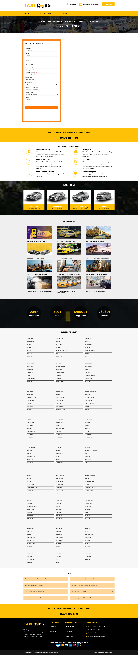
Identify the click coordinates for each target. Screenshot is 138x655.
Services (50, 13)
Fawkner (87, 413)
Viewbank (30, 562)
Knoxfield (88, 459)
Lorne (29, 469)
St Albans (59, 540)
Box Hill (58, 363)
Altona (58, 341)
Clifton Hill (59, 385)
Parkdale (29, 503)
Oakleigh (58, 497)
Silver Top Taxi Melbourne (37, 241)
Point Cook (30, 509)
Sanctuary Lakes (32, 525)
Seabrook (88, 528)
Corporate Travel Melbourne (68, 275)
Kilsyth (58, 456)
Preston (29, 512)
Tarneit (87, 547)
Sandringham (89, 525)
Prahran (87, 509)
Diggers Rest (60, 397)
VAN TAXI (52, 634)
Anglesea (87, 341)
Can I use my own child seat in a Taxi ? (82, 598)
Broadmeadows (60, 366)
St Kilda (87, 540)
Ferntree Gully (31, 416)
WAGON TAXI (53, 631)
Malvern (29, 475)
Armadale (59, 344)
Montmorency (89, 481)
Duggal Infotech (107, 652)
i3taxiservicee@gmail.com (91, 4)
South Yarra (31, 537)
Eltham (87, 406)
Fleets (57, 13)
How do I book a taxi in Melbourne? (34, 585)
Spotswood (88, 537)
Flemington (30, 419)
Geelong (87, 422)
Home (27, 13)
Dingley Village (89, 397)
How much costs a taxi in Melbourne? (35, 579)
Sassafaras (30, 528)
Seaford (29, 531)
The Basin (30, 553)
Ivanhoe (58, 447)
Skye (86, 531)
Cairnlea (87, 369)
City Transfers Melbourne (37, 275)
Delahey (58, 394)
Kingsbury (30, 459)
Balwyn (87, 354)
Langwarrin (59, 463)
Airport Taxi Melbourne (95, 291)
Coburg (87, 385)
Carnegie (58, 375)
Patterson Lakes (32, 506)
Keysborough (31, 456)
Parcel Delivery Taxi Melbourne (39, 291)
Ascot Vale (88, 344)
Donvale (29, 403)
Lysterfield (59, 472)
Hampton (30, 435)
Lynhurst (30, 472)
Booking (42, 13)
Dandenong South (90, 391)
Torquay (58, 556)
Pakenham (59, 500)
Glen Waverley (60, 428)
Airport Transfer (69, 626)
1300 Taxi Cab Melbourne (66, 241)
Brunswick (88, 366)
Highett (58, 441)
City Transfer (68, 631)
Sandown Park (60, 525)
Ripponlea (30, 519)
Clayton (87, 382)
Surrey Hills (30, 547)
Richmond (59, 516)
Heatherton (59, 438)
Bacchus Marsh (90, 350)
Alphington (30, 341)
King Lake (87, 456)
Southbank (59, 537)
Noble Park (88, 494)
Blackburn (88, 360)
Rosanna (87, 519)
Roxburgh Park (89, 522)
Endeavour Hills (61, 410)
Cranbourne (88, 388)
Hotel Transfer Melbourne (96, 275)
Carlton (29, 375)
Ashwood (59, 347)
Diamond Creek (31, 397)
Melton (29, 478)
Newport (29, 494)
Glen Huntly (88, 425)
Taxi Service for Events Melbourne (66, 292)
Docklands (30, 400)
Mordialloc (59, 484)
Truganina (88, 556)
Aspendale (88, 347)
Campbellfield (60, 372)
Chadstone (88, 378)
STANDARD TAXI (53, 626)
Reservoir (30, 516)
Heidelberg (30, 441)
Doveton (58, 403)
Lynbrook (88, 469)
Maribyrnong (60, 475)
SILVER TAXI (52, 629)
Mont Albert (59, 481)
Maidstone (88, 472)
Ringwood (88, 516)
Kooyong (30, 463)
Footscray (59, 419)
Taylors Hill (30, 550)
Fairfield (58, 413)
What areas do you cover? (79, 591)
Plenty (58, 506)
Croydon (30, 391)
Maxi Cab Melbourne (64, 258)
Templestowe (89, 550)
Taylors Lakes (60, 550)
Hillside (87, 441)
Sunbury (58, 543)
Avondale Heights (61, 350)
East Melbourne (89, 403)
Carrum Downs (31, 378)
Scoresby (59, 528)
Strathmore (31, 543)
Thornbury (88, 553)
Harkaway (59, 435)
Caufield (58, 378)
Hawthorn (30, 438)
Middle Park (59, 478)
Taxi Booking (108, 4)
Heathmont (88, 438)
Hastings (88, 435)
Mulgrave (30, 491)
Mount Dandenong (32, 487)
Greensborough (32, 431)
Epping (87, 410)
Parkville (58, 503)
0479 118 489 (73, 4)
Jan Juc (29, 450)
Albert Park (88, 338)
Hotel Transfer (69, 639)
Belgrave (87, 357)
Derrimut (88, 394)
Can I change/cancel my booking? (34, 591)
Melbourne (59, 369)
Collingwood (31, 388)
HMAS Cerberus (31, 444)
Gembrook (30, 425)
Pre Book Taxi (69, 636)
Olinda (29, 500)
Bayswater (59, 357)
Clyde (28, 385)
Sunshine (87, 543)
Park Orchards (89, 500)
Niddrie (58, 494)
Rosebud (29, 522)
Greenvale (59, 431)
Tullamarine (30, 559)
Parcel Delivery (69, 634)
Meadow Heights (90, 475)
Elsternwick (60, 406)
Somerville (59, 534)
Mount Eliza (59, 487)
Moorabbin (30, 484)
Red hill (87, 512)
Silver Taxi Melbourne (35, 258)
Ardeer (29, 344)
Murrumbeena (60, 491)
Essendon (30, 413)
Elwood (29, 410)
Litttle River (88, 466)
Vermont (87, 559)
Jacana (87, 447)
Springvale (30, 540)
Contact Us (65, 13)
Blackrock (30, 363)
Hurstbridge (31, 447)
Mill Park (87, 478)
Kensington (59, 453)
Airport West (60, 338)
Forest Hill (88, 419)
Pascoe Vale (88, 503)
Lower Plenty (60, 469)
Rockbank (59, 519)
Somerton (30, 534)
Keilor (29, 453)
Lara (86, 463)
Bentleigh (30, 360)
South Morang (89, 534)
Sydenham (59, 547)
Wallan (58, 562)
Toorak (29, 556)
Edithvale (30, 406)
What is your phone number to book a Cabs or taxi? (86, 579)
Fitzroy (87, 416)
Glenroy (87, 428)
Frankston (30, 422)
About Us (34, 13)
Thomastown (60, 553)
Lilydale (58, 466)
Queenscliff (59, 512)
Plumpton (88, 506)
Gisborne (59, 425)
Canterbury (88, 372)
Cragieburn (59, 388)
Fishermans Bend (61, 416)
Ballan (58, 354)
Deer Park (30, 394)
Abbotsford (30, 338)
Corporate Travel (70, 629)
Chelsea (29, 382)
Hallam (87, 431)
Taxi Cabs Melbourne (42, 652)
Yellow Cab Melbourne (95, 241)
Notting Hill (30, 497)
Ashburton (30, 347)
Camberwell (30, 372)
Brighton (30, 366)
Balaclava (30, 354)
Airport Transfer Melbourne (97, 258)
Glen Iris (29, 428)
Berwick (58, 360)
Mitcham (29, 481)
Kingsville (59, 459)
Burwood (30, 369)
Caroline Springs (90, 375)
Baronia (29, 357)
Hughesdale (88, 444)
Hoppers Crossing (61, 444)
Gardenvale (59, 422)
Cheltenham (59, 382)
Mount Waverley (90, 487)
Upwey (58, 559)
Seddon (58, 531)
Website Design (98, 652)
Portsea (58, 509)
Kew (86, 453)
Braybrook (88, 363)
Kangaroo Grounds (91, 450)
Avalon (29, 350)
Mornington (89, 484)
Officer (87, 497)
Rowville (58, 522)
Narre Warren (89, 491)
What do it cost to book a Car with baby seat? (84, 585)
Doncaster (59, 400)
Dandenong (59, 391)
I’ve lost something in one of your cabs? (36, 598)
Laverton (30, 466)
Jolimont (59, 450)
